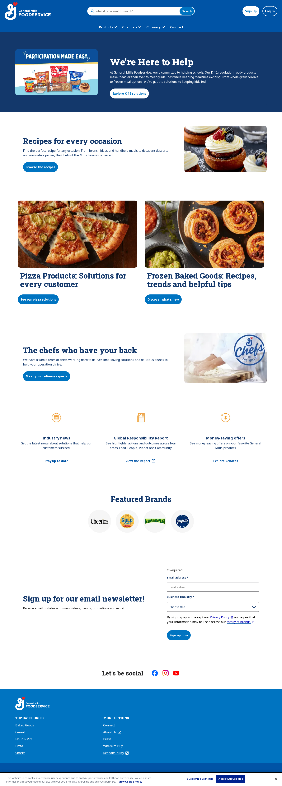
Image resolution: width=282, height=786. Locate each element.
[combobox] (136, 11)
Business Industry (180, 597)
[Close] (276, 779)
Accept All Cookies (231, 778)
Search (187, 11)
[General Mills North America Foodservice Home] (28, 11)
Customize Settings (200, 778)
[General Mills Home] (32, 704)
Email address (178, 577)
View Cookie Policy (130, 782)
